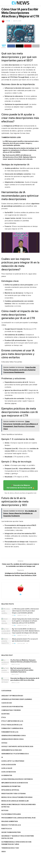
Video (3, 851)
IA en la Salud (6, 768)
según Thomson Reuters (11, 832)
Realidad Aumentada (9, 821)
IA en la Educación (8, 764)
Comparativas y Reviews (11, 710)
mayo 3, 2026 (14, 674)
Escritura (5, 714)
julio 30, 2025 (21, 643)
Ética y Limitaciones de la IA (12, 721)
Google (4, 743)
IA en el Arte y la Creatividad (12, 761)
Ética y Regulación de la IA (11, 725)
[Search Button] (39, 3)
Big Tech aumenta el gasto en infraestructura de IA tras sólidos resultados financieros (21, 670)
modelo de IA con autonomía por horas (16, 797)
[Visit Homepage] (20, 3)
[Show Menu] (2, 3)
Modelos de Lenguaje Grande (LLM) (15, 801)
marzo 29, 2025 (15, 664)
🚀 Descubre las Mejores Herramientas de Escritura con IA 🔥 (20, 486)
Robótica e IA (6, 828)
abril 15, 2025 (17, 21)
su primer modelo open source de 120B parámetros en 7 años (16, 843)
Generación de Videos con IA (12, 739)
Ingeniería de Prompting (10, 786)
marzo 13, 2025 (15, 682)
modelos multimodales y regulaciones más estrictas (18, 806)
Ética (3, 717)
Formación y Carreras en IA (12, 728)
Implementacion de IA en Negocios (14, 783)
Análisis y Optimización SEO (12, 695)
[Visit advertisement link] (20, 554)
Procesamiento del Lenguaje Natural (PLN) (18, 818)
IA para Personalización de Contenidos (17, 779)
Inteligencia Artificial (10, 790)
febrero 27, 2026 (21, 615)
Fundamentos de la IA (9, 732)
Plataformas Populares (11, 814)
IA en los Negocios (8, 772)
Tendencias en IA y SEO (10, 848)
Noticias (4, 810)
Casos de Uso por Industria (12, 706)
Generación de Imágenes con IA (13, 735)
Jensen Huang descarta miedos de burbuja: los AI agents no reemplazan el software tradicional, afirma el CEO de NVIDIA (21, 150)
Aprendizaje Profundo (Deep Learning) (16, 699)
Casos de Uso (6, 703)
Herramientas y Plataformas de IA (15, 753)
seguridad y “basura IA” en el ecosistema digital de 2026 (17, 837)
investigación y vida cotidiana (13, 793)
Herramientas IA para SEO (11, 750)
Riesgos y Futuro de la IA (11, 825)
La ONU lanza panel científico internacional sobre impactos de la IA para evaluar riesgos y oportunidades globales (21, 143)
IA (9, 21)
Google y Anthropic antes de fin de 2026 (17, 746)
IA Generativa (6, 775)
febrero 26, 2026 (22, 625)
